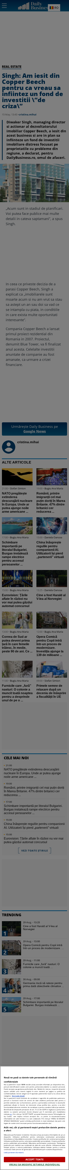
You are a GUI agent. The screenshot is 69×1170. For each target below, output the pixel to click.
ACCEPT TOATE (34, 1159)
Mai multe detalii (18, 1096)
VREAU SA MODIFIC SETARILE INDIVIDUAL (34, 1164)
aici (11, 1114)
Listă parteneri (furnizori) (14, 1152)
